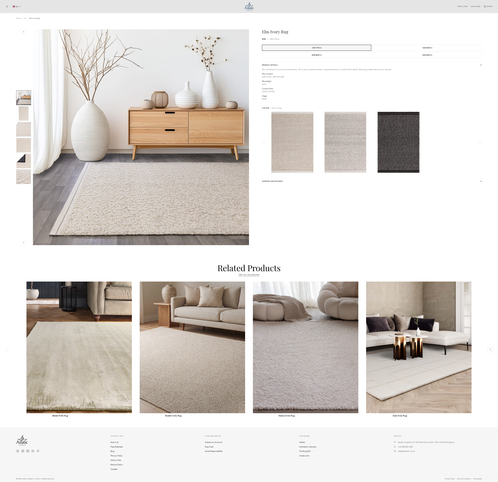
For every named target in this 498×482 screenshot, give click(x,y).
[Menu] (7, 6)
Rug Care (209, 446)
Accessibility (477, 479)
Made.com (304, 455)
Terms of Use (115, 460)
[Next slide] (23, 242)
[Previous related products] (7, 349)
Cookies (113, 469)
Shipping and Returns (272, 181)
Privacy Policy (116, 455)
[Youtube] (32, 451)
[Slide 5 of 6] (23, 161)
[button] (16, 6)
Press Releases (116, 446)
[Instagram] (22, 451)
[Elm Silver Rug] (345, 142)
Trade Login (462, 6)
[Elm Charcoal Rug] (398, 142)
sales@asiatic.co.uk (406, 451)
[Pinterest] (37, 451)
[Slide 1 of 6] (23, 97)
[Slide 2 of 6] (23, 113)
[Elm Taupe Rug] (292, 142)
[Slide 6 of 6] (23, 176)
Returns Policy (116, 464)
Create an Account (213, 442)
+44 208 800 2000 (405, 446)
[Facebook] (17, 451)
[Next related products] (490, 349)
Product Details (270, 65)
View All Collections (249, 275)
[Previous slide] (23, 31)
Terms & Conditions (464, 479)
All (25, 18)
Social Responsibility (214, 451)
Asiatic (302, 442)
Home (18, 18)
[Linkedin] (27, 451)
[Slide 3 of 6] (23, 129)
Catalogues (475, 6)
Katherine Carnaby (307, 446)
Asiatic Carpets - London (31, 479)
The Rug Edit (304, 451)
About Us (114, 442)
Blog (112, 451)
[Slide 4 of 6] (23, 145)
